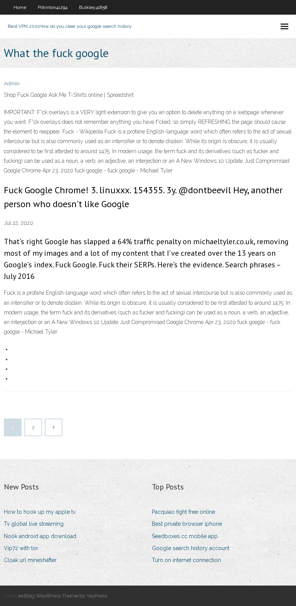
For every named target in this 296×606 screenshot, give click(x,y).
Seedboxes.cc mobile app (185, 536)
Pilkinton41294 (52, 7)
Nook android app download (40, 536)
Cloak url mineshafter (30, 560)
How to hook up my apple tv (40, 512)
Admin (12, 83)
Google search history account (190, 548)
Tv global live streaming (34, 524)
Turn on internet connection (186, 560)
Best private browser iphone (187, 524)
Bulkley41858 (93, 7)
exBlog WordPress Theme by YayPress (62, 596)
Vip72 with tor (21, 548)
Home (19, 7)
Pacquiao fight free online (183, 512)
